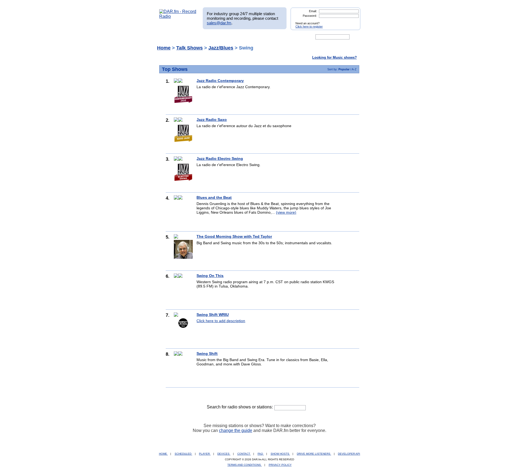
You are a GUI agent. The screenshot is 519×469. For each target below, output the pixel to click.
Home (164, 48)
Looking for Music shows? (334, 57)
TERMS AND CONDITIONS (244, 464)
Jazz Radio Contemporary (220, 80)
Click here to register (309, 26)
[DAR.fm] (178, 16)
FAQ (261, 453)
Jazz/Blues (220, 48)
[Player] (221, 37)
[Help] (243, 37)
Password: (310, 15)
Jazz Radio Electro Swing (220, 158)
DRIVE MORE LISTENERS (314, 453)
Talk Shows (189, 48)
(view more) (286, 212)
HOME (163, 453)
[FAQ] (264, 37)
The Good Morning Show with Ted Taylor (234, 236)
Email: (313, 11)
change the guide (235, 430)
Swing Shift (207, 353)
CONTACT (244, 453)
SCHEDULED (183, 453)
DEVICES (223, 453)
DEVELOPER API (349, 453)
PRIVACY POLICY (280, 464)
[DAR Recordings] (195, 37)
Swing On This (210, 275)
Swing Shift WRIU (213, 314)
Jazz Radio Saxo (212, 119)
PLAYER (205, 453)
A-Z (354, 69)
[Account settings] (285, 37)
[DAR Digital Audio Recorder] (168, 37)
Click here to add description (221, 321)
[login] (352, 21)
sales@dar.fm (219, 23)
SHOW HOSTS (280, 453)
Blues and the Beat (214, 197)
